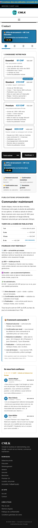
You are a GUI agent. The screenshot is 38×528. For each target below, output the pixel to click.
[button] (6, 46)
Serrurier (4, 472)
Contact (4, 496)
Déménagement (7, 466)
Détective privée (7, 460)
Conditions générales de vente (12, 515)
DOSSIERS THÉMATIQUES (10, 484)
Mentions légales (7, 509)
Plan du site (5, 506)
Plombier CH (6, 478)
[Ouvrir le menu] (19, 19)
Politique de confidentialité (10, 512)
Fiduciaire (5, 463)
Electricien (5, 475)
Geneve (4, 469)
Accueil (4, 493)
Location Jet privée (8, 481)
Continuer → (29, 155)
